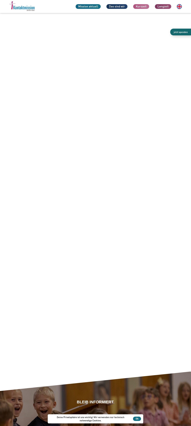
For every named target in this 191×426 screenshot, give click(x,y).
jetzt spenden (181, 32)
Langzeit (163, 6)
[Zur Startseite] (26, 6)
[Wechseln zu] (179, 6)
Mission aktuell (88, 6)
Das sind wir (117, 6)
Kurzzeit (141, 6)
